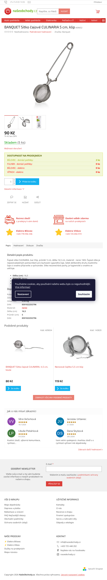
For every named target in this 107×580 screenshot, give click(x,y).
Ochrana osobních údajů (15, 522)
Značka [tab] (39, 245)
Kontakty (60, 504)
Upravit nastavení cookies (73, 574)
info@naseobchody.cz (70, 542)
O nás (59, 508)
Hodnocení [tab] (19, 245)
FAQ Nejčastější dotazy (14, 515)
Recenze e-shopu (64, 512)
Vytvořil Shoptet (95, 568)
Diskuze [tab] (30, 245)
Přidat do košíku (29, 181)
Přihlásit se (54, 484)
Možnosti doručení (13, 148)
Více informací (22, 287)
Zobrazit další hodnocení (89, 449)
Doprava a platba (12, 508)
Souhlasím (84, 294)
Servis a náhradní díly (66, 518)
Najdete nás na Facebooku (72, 550)
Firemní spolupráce (65, 515)
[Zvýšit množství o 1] (14, 180)
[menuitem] (12, 20)
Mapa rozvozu (10, 552)
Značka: (62, 31)
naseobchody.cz (67, 554)
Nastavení (23, 294)
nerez (24, 307)
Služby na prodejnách (14, 548)
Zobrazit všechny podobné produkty (53, 397)
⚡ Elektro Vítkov (12, 545)
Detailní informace (13, 189)
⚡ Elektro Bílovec (12, 541)
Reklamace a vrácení (13, 512)
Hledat (64, 11)
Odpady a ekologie (65, 522)
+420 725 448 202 (68, 546)
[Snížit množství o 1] (14, 183)
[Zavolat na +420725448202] (16, 2)
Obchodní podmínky (13, 518)
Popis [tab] (8, 245)
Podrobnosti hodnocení (40, 31)
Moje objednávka (12, 504)
